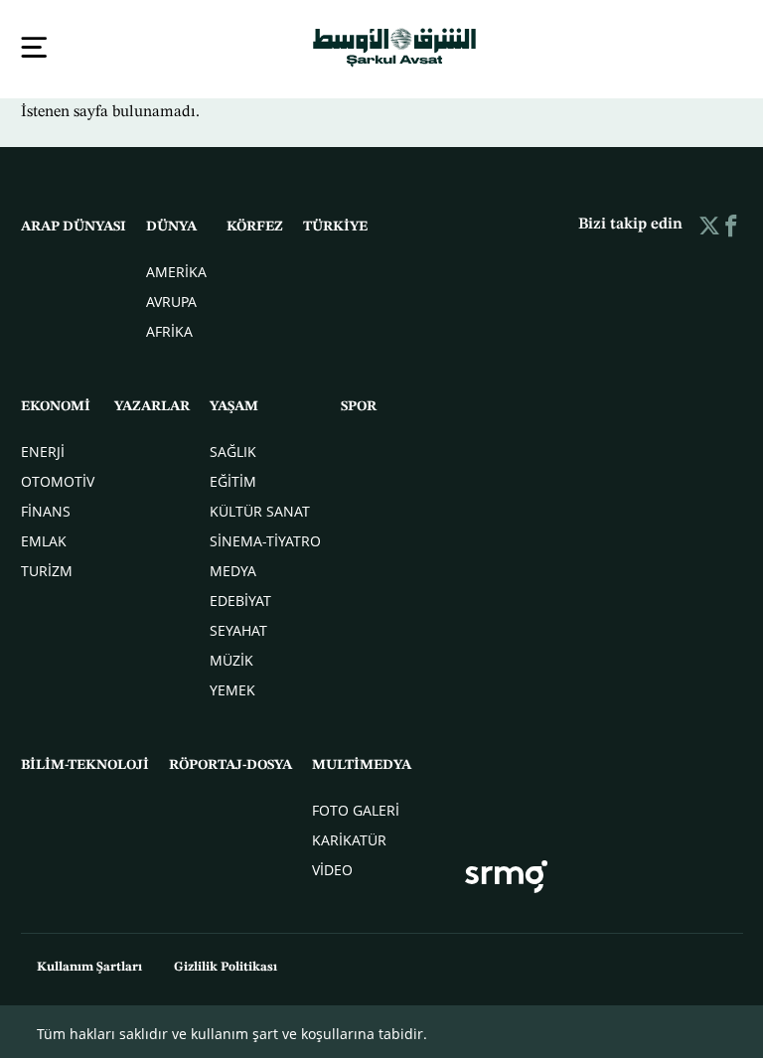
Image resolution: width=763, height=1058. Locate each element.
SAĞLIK (233, 449)
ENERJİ (43, 449)
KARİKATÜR (349, 838)
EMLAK (44, 538)
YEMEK (232, 688)
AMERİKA (176, 269)
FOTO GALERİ (355, 808)
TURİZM (47, 568)
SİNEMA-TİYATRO (265, 538)
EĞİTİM (233, 479)
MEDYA (233, 568)
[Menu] (34, 47)
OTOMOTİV (57, 479)
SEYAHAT (238, 628)
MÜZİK (231, 658)
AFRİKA (169, 329)
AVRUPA (171, 299)
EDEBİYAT (240, 598)
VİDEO (332, 867)
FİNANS (46, 509)
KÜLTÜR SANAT (260, 509)
